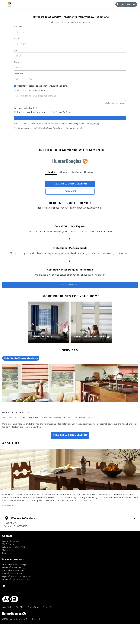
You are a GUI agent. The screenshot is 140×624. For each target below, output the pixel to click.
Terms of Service (72, 128)
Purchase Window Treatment (31, 112)
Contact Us (70, 285)
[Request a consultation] (70, 118)
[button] (3, 4)
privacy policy (94, 123)
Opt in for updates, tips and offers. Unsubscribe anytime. (42, 86)
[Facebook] (4, 586)
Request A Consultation (70, 184)
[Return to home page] (14, 4)
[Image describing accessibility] (10, 599)
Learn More (70, 191)
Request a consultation (70, 435)
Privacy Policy (57, 128)
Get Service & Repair (62, 112)
